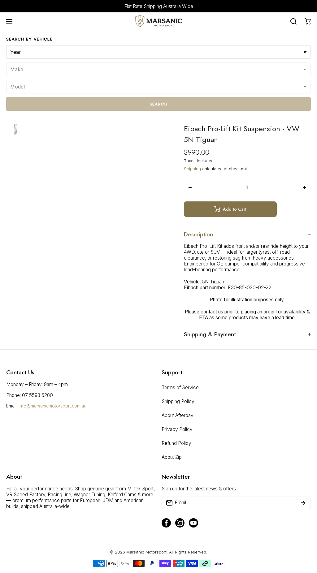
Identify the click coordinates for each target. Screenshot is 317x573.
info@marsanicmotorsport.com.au (52, 405)
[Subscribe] (303, 503)
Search (159, 103)
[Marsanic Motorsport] (158, 21)
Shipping (192, 168)
